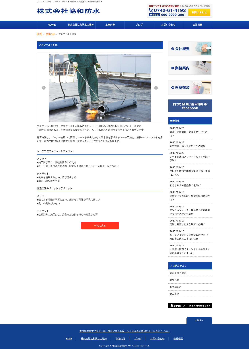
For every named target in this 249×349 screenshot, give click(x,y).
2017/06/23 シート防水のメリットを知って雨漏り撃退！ (190, 157)
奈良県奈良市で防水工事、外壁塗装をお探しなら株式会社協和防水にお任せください (124, 331)
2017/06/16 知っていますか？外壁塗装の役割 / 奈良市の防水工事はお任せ (189, 235)
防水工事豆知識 (178, 273)
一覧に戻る (100, 225)
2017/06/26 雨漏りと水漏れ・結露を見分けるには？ (189, 132)
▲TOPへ (199, 320)
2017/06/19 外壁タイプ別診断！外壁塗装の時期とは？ (190, 196)
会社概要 (197, 24)
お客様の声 (176, 286)
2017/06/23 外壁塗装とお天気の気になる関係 (187, 144)
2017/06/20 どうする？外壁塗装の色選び (185, 183)
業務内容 (110, 24)
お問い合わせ (168, 24)
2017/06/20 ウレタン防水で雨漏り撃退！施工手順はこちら (190, 171)
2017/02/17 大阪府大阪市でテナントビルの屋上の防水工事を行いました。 (190, 249)
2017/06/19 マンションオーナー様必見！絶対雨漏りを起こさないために (190, 210)
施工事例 (174, 293)
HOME (52, 24)
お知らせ (174, 280)
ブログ (139, 24)
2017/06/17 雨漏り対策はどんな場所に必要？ (187, 222)
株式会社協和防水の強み (81, 24)
